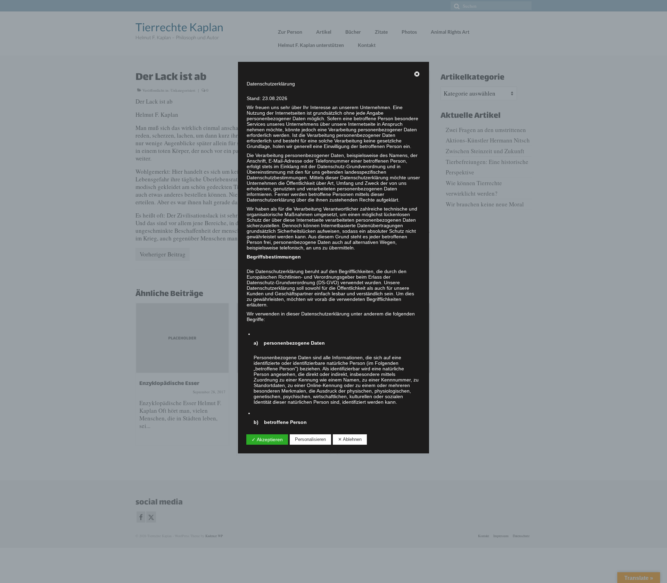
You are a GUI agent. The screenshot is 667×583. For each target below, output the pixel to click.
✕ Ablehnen (350, 439)
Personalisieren (310, 439)
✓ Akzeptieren (267, 439)
